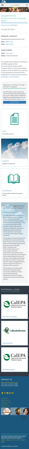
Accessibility (4, 398)
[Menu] (2, 5)
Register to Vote (5, 406)
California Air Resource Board (15, 5)
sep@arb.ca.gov (9, 42)
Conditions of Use (6, 402)
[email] (12, 393)
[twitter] (2, 393)
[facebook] (5, 393)
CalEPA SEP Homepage (9, 317)
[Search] (27, 5)
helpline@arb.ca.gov (13, 382)
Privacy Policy (5, 400)
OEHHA (22, 440)
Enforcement (9, 53)
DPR (14, 440)
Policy (4, 131)
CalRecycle (8, 440)
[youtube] (7, 393)
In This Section (7, 29)
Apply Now (14, 102)
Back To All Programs (9, 25)
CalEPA (2, 440)
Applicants (5, 161)
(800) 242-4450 (4, 382)
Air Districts (4, 404)
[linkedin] (10, 393)
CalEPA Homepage (8, 369)
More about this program (10, 77)
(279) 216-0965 (9, 44)
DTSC (18, 440)
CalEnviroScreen (7, 343)
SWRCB (3, 442)
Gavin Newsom (7, 412)
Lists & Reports (7, 191)
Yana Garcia (15, 414)
